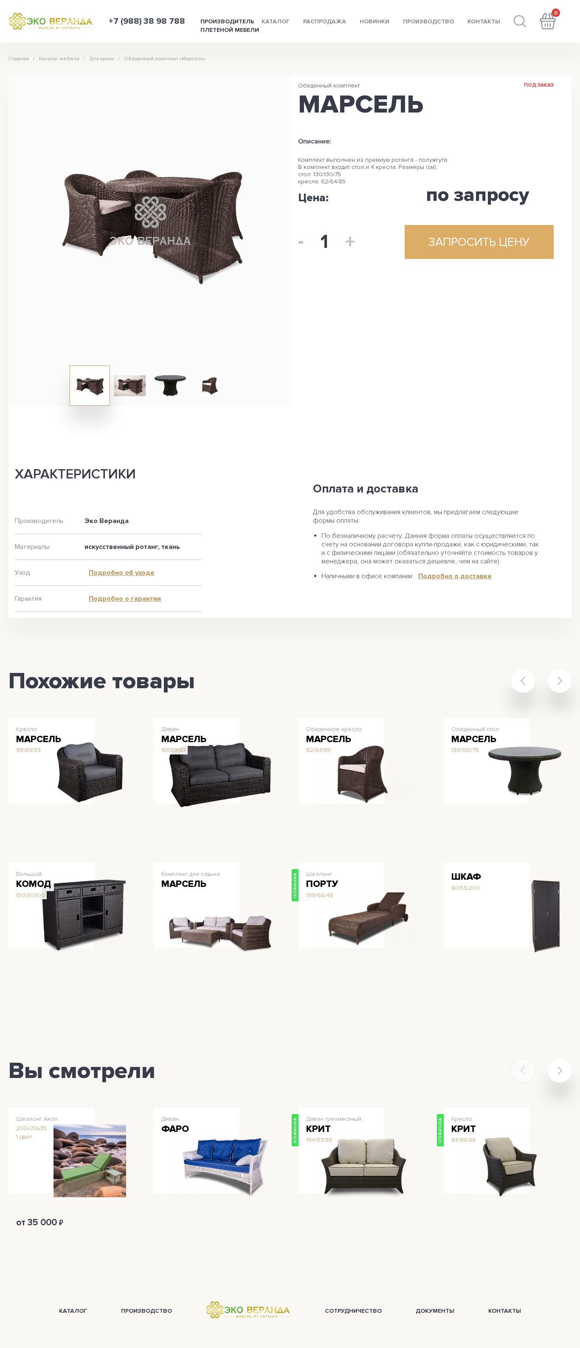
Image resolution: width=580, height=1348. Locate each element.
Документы (435, 1310)
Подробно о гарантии (125, 598)
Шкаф (466, 877)
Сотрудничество (353, 1310)
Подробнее (102, 829)
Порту (322, 884)
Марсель (38, 739)
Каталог (276, 21)
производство (146, 1310)
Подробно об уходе (122, 572)
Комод (33, 884)
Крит (318, 1129)
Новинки (374, 21)
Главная (18, 59)
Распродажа (324, 21)
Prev (523, 681)
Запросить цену (42, 825)
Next (560, 681)
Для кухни (102, 59)
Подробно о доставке (455, 576)
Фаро (175, 1129)
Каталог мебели (59, 59)
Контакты (483, 21)
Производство (428, 21)
